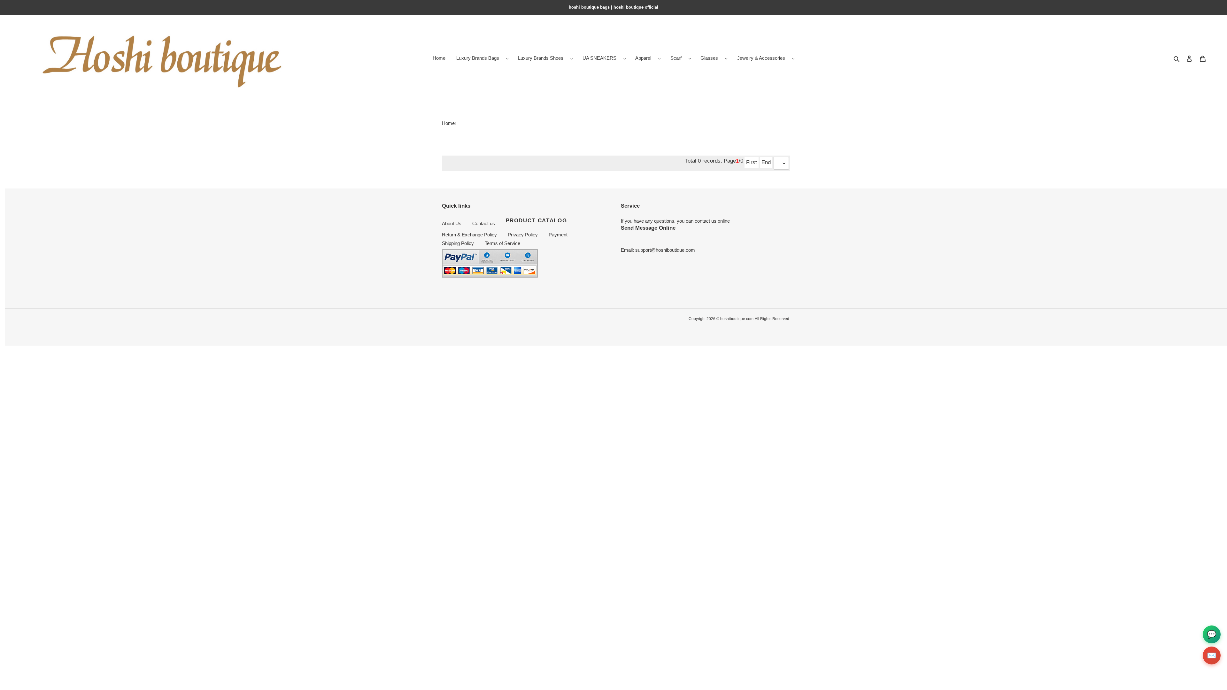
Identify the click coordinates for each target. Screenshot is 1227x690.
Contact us (483, 223)
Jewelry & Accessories (761, 58)
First (751, 162)
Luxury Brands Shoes (540, 58)
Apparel (643, 58)
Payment (558, 234)
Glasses (709, 58)
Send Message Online (648, 228)
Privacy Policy (523, 234)
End (766, 162)
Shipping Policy (458, 243)
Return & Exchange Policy (469, 234)
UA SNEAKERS (599, 58)
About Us (451, 223)
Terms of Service (502, 243)
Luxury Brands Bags (477, 58)
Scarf (676, 58)
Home (448, 123)
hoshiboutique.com (736, 319)
